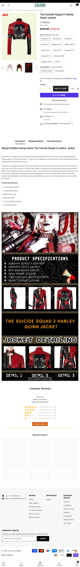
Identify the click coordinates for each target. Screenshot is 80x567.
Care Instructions (54, 141)
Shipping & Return (36, 141)
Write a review (40, 424)
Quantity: (43, 84)
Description (20, 141)
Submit (43, 539)
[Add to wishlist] (72, 88)
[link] (14, 473)
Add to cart (61, 89)
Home (4, 10)
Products (11, 10)
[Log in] (71, 5)
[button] (3, 36)
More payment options (59, 100)
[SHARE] (77, 88)
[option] (19, 36)
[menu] (3, 5)
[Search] (9, 5)
